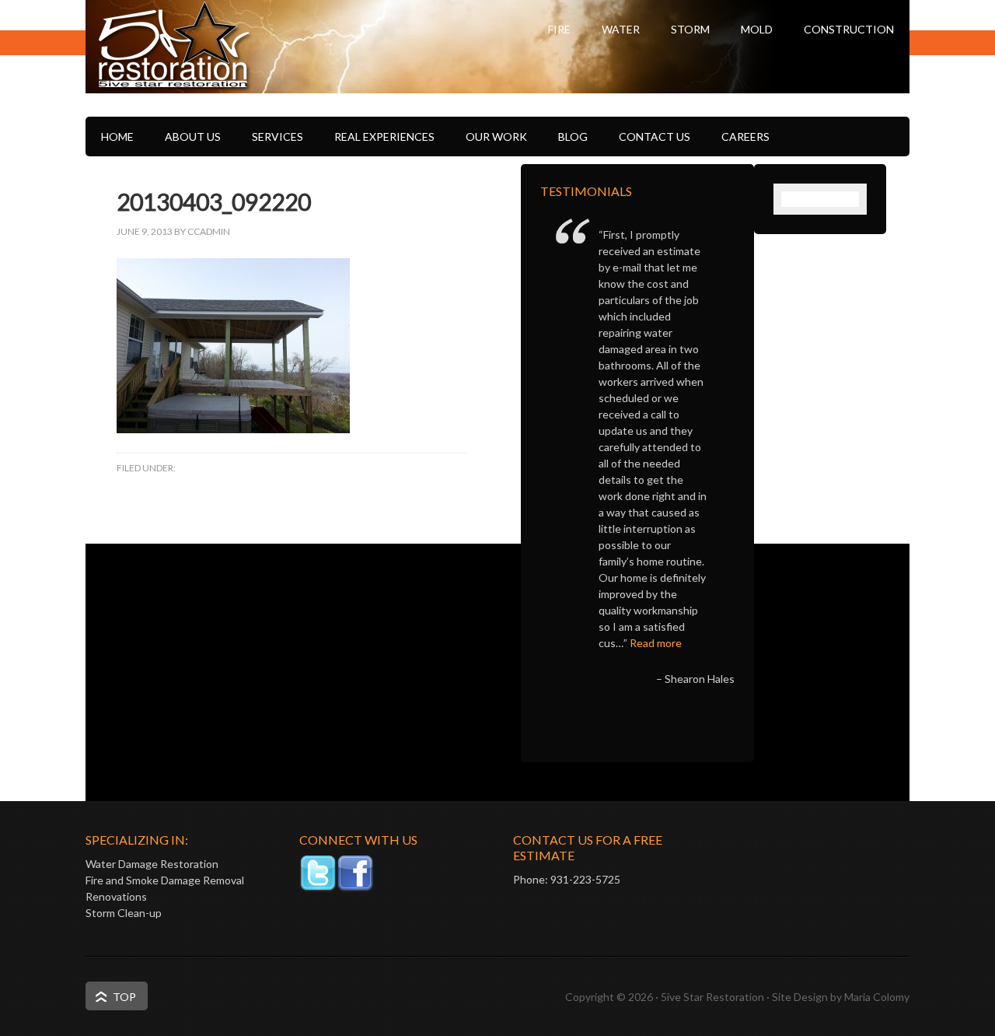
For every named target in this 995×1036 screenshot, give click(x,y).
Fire (559, 29)
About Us (193, 136)
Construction (849, 29)
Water (621, 29)
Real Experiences (384, 136)
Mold (757, 29)
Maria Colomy (876, 996)
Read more (656, 642)
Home (117, 136)
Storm (690, 29)
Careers (745, 136)
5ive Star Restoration (241, 74)
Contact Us (654, 136)
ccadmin (208, 231)
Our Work (496, 136)
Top (124, 996)
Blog (573, 136)
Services (277, 136)
